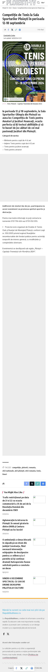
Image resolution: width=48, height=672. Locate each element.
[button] (4, 2)
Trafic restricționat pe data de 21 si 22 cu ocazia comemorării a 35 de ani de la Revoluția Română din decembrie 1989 (16, 503)
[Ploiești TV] (21, 2)
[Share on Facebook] (8, 30)
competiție (16, 467)
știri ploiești (19, 471)
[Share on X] (12, 30)
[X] (8, 634)
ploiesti (25, 467)
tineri (4, 474)
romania (32, 467)
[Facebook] (3, 634)
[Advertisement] (24, 178)
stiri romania (30, 471)
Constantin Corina (9, 35)
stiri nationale (8, 471)
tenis (39, 471)
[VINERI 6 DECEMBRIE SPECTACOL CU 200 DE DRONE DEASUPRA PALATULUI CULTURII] (39, 580)
